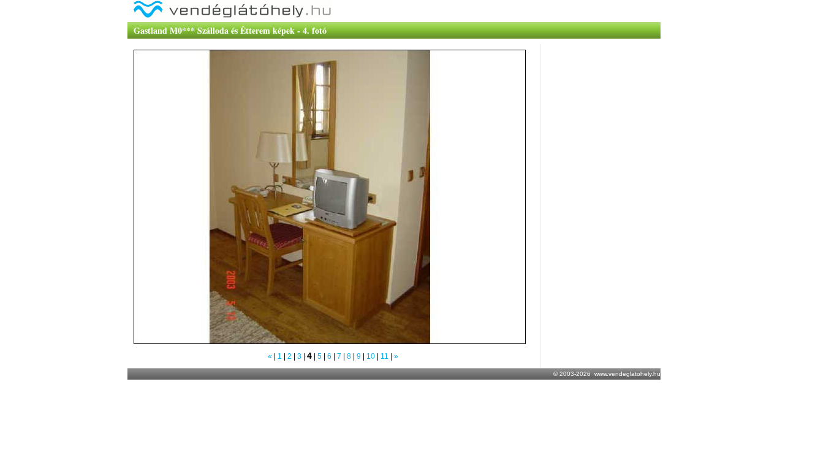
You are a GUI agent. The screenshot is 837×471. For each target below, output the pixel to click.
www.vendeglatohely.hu (627, 373)
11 (384, 356)
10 (370, 356)
